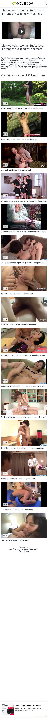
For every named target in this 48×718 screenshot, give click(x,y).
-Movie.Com (22, 3)
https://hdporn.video (31, 549)
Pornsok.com (24, 551)
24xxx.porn (24, 547)
